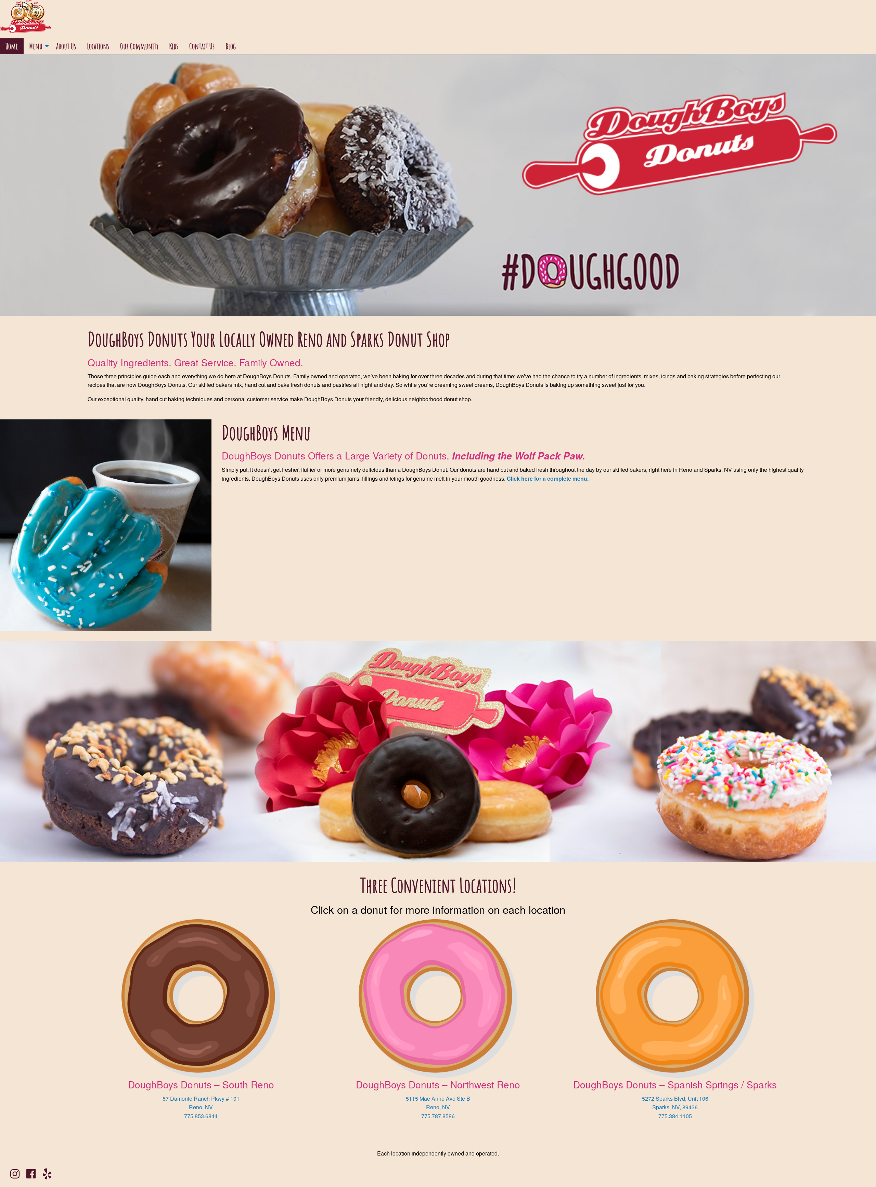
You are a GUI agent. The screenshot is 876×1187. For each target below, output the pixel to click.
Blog (231, 46)
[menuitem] (12, 46)
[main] (438, 608)
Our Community (139, 46)
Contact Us (202, 46)
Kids (173, 46)
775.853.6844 (201, 1116)
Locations (98, 46)
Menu (35, 46)
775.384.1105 (675, 1116)
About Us (66, 46)
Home (11, 46)
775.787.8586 (438, 1116)
